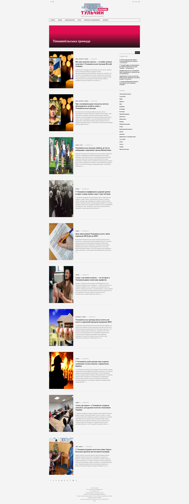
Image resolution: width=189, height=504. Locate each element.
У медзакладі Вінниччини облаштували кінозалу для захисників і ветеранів (128, 83)
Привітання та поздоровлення (92, 20)
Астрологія (122, 96)
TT (133, 1)
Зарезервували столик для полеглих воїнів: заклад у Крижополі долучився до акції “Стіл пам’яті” (129, 77)
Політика (121, 134)
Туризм (121, 146)
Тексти (79, 20)
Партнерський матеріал (125, 129)
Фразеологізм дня (124, 149)
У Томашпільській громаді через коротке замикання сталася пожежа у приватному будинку (92, 364)
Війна (77, 446)
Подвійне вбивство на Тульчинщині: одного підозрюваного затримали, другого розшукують (129, 72)
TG (136, 1)
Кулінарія (122, 109)
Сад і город (122, 139)
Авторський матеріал (125, 94)
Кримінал (122, 106)
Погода (121, 131)
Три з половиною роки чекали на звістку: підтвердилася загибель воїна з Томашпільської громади (92, 106)
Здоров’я (121, 101)
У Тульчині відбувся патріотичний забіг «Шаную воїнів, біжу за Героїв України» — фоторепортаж (129, 67)
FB (139, 1)
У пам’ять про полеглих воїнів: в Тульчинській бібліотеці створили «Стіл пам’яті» (128, 61)
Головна (53, 20)
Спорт (81, 145)
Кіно (120, 104)
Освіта (121, 126)
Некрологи (105, 20)
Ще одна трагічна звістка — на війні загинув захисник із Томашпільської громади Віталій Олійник (93, 64)
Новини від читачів (70, 20)
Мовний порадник (124, 114)
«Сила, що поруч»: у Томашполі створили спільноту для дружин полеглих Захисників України (93, 407)
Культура (122, 111)
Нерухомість (78, 316)
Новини (60, 20)
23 (73, 480)
